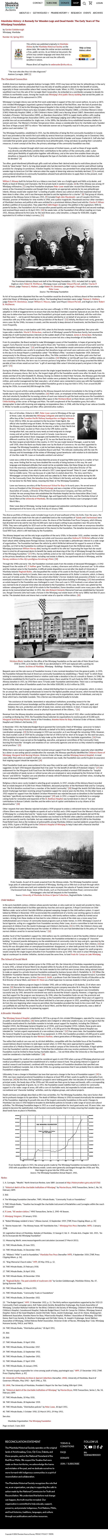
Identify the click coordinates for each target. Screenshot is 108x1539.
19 (89, 580)
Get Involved (40, 13)
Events (87, 13)
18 (56, 559)
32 (49, 931)
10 (42, 210)
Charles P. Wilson (96, 202)
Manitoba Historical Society (50, 47)
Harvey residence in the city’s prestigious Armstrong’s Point (28, 559)
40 (15, 1080)
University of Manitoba (35, 499)
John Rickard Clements (55, 590)
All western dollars (21, 1212)
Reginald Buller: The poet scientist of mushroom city (29, 1281)
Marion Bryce (65, 1188)
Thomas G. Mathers (29, 287)
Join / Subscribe (69, 1464)
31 (71, 926)
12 (66, 320)
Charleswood (91, 518)
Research (76, 13)
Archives (98, 13)
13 (33, 348)
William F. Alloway (10, 181)
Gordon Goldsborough (14, 30)
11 (42, 216)
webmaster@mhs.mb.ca (61, 65)
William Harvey (29, 549)
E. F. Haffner (31, 567)
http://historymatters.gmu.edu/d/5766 (83, 1183)
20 (79, 595)
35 (12, 987)
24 (94, 737)
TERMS (51, 1534)
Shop (76, 3)
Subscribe (51, 3)
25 (19, 745)
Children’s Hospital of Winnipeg (52, 825)
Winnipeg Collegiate (45, 416)
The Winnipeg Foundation (40, 1421)
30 (18, 804)
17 (30, 554)
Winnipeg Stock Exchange (42, 488)
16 (47, 394)
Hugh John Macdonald (65, 197)
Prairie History (59, 13)
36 (32, 1021)
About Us (24, 13)
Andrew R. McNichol (81, 538)
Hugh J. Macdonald (78, 287)
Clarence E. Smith (44, 977)
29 (54, 796)
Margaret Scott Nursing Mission (16, 720)
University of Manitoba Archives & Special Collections (45, 895)
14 (57, 358)
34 (94, 972)
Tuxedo (79, 518)
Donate (65, 3)
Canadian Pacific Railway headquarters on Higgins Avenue (49, 418)
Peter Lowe (58, 187)
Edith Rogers (53, 205)
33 (99, 944)
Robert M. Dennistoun (54, 287)
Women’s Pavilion (45, 1037)
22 (35, 722)
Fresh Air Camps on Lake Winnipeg (85, 954)
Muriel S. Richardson (32, 332)
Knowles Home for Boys (62, 720)
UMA (64, 1378)
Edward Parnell (73, 284)
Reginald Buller (25, 572)
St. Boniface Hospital (54, 799)
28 (70, 788)
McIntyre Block (64, 399)
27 (98, 768)
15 (11, 366)
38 (43, 1055)
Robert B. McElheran (33, 284)
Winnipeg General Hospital (81, 755)
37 (66, 1031)
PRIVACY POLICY (41, 1534)
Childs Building (9, 402)
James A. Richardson (82, 335)
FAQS (63, 1452)
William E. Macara (42, 302)
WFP (89, 1226)
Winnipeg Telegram (13, 1216)
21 (78, 710)
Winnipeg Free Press (68, 1226)
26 (40, 761)
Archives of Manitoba (35, 667)
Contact (38, 3)
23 (25, 732)
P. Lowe (8, 1212)
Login (99, 3)
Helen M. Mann (38, 980)
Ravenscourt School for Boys (53, 486)
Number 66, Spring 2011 (13, 37)
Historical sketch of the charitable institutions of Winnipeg (30, 1188)
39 (97, 1074)
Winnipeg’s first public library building (65, 95)
